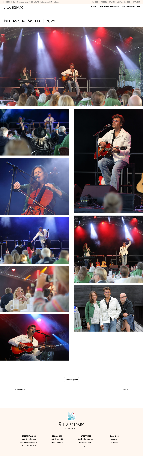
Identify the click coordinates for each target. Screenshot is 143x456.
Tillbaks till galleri (71, 379)
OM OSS (94, 2)
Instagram (114, 439)
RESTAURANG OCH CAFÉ (109, 6)
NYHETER (103, 2)
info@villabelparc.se (28, 439)
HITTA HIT (136, 2)
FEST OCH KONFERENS (131, 6)
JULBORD (93, 6)
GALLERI (112, 2)
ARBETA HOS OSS (123, 2)
